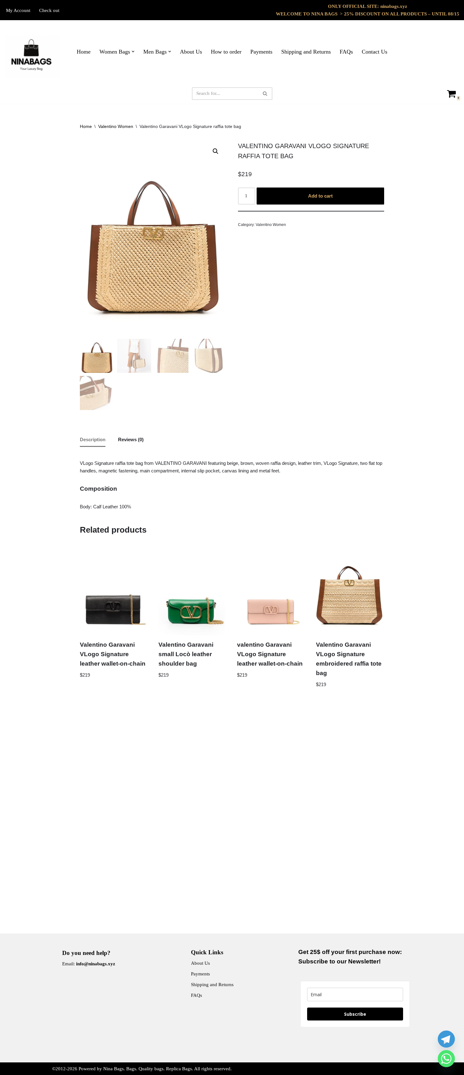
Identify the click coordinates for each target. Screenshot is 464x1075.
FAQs (346, 52)
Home (84, 52)
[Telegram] (446, 1039)
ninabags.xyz (393, 6)
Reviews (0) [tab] (131, 439)
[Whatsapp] (446, 1058)
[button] (133, 51)
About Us (191, 52)
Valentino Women (115, 126)
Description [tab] (92, 439)
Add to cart (320, 196)
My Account (18, 10)
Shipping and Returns (306, 52)
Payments (261, 52)
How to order (226, 52)
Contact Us (374, 52)
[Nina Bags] (32, 56)
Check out (49, 10)
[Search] (265, 93)
